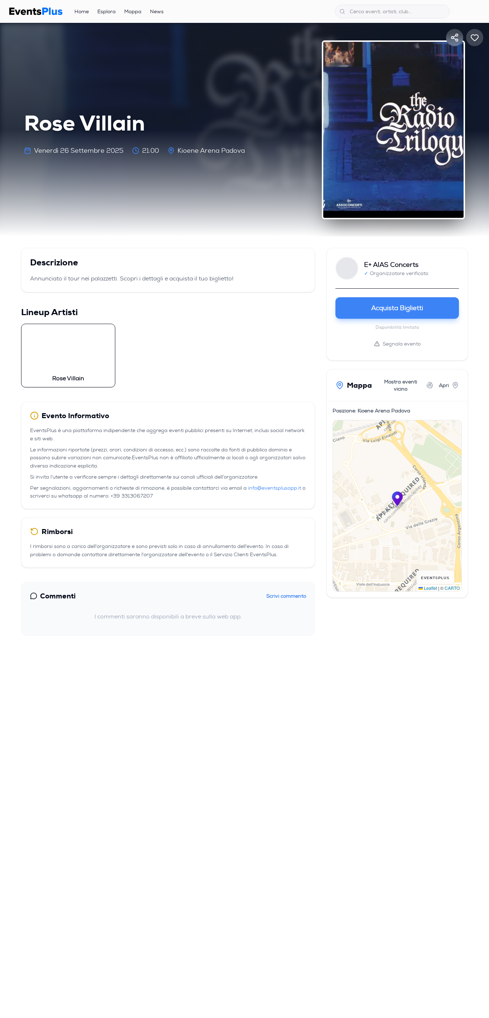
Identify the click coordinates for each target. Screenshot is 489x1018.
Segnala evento (402, 344)
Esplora (106, 11)
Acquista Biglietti (397, 308)
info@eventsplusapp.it (274, 488)
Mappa (132, 11)
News (157, 11)
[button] (397, 498)
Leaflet (430, 588)
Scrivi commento (286, 596)
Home (81, 11)
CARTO (452, 588)
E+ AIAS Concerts (391, 264)
